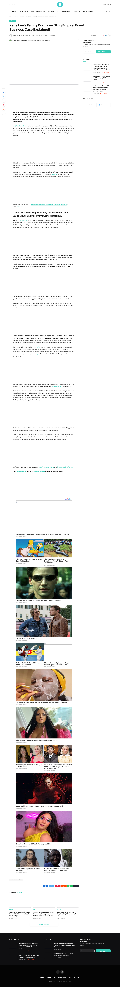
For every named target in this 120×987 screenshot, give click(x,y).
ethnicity (64, 204)
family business (57, 386)
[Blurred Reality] (60, 4)
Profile (13, 11)
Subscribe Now (103, 52)
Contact (76, 977)
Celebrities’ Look (53, 11)
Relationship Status (38, 11)
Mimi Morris (35, 204)
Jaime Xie (19, 207)
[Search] (110, 11)
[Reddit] (3, 109)
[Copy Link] (3, 113)
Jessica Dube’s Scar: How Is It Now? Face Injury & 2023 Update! (101, 77)
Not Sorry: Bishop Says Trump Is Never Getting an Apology (63, 954)
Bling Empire (23, 126)
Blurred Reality (22, 471)
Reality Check (23, 11)
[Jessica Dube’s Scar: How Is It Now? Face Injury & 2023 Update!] (87, 78)
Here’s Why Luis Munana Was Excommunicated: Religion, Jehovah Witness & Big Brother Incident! (101, 88)
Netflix (15, 126)
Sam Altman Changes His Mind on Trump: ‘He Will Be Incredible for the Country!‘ (20, 914)
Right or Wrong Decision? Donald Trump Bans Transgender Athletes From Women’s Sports (43, 914)
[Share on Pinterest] (103, 35)
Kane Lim (55, 174)
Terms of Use (62, 977)
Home (10, 16)
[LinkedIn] (3, 100)
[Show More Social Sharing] (109, 35)
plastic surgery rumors (46, 467)
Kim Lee (42, 204)
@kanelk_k (23, 220)
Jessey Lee (49, 204)
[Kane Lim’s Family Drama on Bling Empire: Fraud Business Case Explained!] (44, 61)
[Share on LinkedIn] (106, 35)
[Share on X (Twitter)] (101, 35)
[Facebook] (3, 92)
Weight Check (66, 11)
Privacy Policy (51, 977)
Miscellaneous (88, 11)
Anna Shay (56, 204)
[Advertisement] (44, 99)
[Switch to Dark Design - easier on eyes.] (107, 11)
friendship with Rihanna (65, 467)
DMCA (70, 977)
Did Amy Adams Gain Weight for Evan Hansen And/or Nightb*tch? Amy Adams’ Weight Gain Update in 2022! (101, 67)
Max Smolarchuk (18, 35)
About (42, 977)
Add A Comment (44, 924)
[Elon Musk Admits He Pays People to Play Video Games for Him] (68, 901)
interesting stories (39, 471)
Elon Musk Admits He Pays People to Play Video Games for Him (67, 914)
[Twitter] (3, 96)
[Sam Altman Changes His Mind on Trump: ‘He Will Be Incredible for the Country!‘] (20, 901)
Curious (77, 11)
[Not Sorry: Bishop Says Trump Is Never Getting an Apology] (48, 956)
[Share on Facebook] (98, 35)
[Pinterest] (3, 105)
